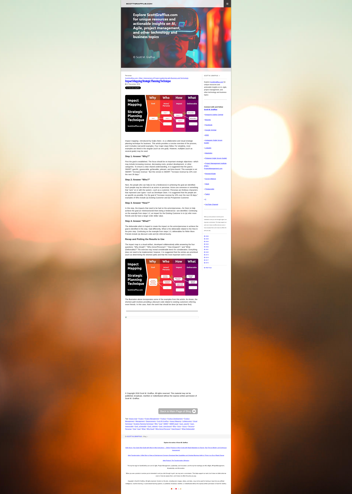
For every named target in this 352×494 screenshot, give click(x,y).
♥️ (176, 489)
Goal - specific (184, 424)
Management (140, 421)
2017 (207, 260)
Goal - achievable (140, 426)
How (134, 429)
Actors (184, 426)
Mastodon (208, 153)
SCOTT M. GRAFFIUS (134, 436)
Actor (179, 426)
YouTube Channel (211, 204)
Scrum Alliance (210, 179)
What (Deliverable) (188, 429)
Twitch (207, 194)
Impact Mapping (175, 421)
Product (163, 419)
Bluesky (208, 120)
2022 (207, 247)
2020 (207, 252)
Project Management (152, 419)
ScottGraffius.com (216, 82)
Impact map (133, 419)
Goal (160, 424)
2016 (207, 263)
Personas (128, 429)
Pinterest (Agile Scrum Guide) (216, 158)
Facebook (208, 125)
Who (174, 426)
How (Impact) (176, 429)
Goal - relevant (153, 426)
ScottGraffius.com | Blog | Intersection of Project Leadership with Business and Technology (156, 78)
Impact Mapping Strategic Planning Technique (148, 81)
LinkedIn (208, 148)
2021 (207, 249)
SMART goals (173, 424)
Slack (207, 184)
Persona (191, 426)
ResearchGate (210, 174)
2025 (207, 239)
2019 (207, 255)
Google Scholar (210, 130)
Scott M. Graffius (163, 421)
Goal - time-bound (165, 426)
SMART (165, 424)
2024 (207, 241)
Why (156, 424)
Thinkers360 (209, 189)
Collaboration (187, 421)
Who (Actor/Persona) (163, 429)
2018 (207, 257)
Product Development (175, 419)
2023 (207, 244)
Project (141, 419)
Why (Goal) (150, 429)
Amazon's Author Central (214, 115)
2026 (207, 236)
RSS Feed (209, 268)
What (144, 429)
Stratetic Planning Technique (143, 424)
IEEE (207, 135)
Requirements (151, 421)
